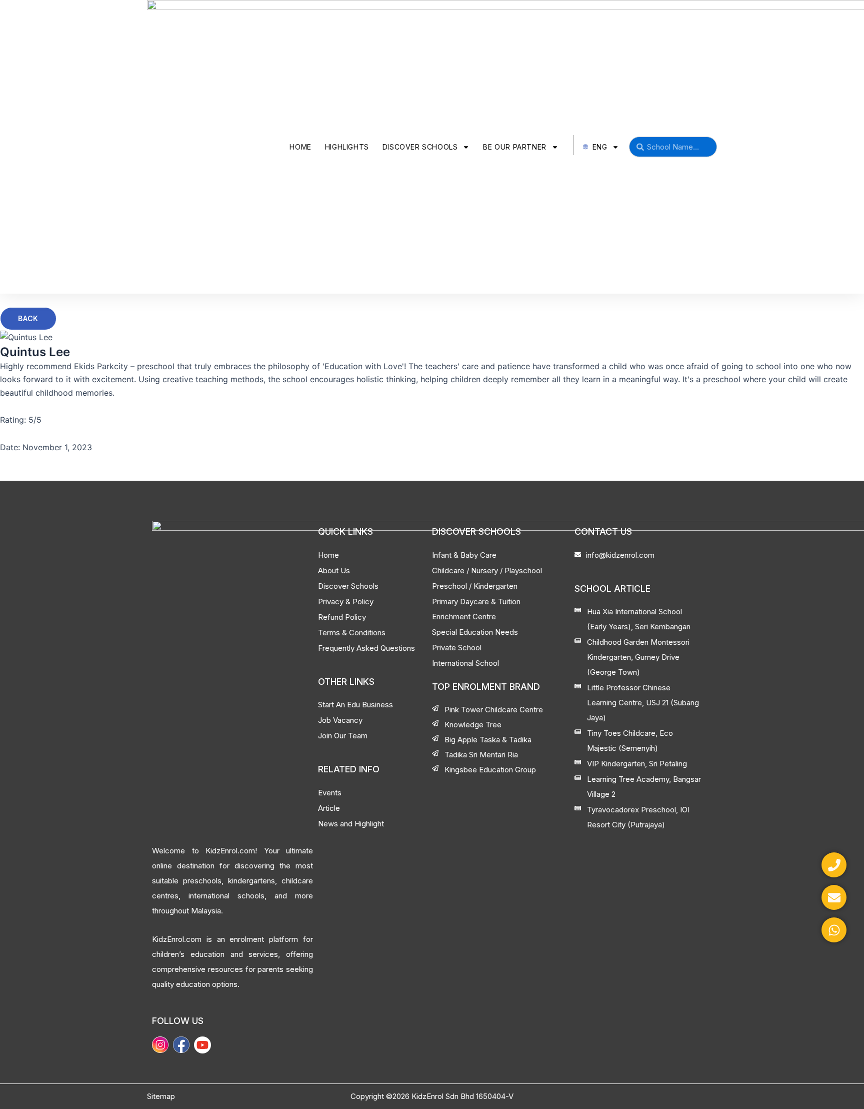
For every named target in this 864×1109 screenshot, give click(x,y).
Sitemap (161, 1096)
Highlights (347, 147)
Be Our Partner (514, 147)
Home (300, 147)
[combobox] (673, 147)
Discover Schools (420, 147)
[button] (28, 318)
